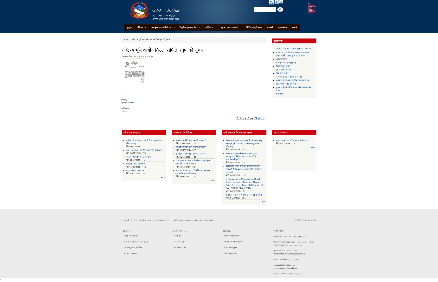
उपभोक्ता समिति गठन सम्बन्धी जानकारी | (191, 140)
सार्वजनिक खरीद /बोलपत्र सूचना (136, 241)
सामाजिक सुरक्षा (179, 241)
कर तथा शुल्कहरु (130, 253)
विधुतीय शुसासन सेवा (187, 27)
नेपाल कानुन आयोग (283, 66)
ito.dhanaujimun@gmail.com (285, 267)
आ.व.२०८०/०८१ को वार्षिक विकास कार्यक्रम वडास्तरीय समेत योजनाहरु (193, 162)
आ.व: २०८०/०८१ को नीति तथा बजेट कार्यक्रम (144, 150)
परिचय (138, 27)
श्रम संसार (282, 27)
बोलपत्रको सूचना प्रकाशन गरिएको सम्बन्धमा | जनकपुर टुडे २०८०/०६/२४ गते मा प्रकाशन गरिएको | (244, 143)
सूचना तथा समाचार (128, 102)
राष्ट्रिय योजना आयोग (284, 69)
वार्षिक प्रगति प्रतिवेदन (232, 235)
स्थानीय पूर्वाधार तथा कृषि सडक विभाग (290, 55)
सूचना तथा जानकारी (228, 27)
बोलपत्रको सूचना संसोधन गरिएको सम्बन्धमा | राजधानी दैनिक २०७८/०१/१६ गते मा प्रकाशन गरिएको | (243, 169)
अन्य (163, 177)
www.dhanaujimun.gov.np (291, 273)
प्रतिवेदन (208, 27)
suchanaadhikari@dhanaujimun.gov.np (289, 253)
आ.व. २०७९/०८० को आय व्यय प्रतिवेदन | (292, 140)
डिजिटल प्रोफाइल (254, 27)
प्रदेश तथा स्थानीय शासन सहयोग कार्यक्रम (293, 52)
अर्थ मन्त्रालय (281, 59)
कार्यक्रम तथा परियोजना (159, 27)
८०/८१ (124, 111)
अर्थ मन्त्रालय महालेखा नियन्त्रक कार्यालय (292, 80)
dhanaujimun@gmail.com (283, 264)
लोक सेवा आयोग (282, 73)
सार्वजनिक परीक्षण (230, 253)
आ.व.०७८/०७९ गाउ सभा (135, 170)
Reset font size (276, 2)
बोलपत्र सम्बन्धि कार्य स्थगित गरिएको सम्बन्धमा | (244, 194)
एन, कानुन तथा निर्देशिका (133, 247)
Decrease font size (281, 2)
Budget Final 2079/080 (135, 163)
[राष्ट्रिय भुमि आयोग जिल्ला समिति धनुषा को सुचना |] (134, 78)
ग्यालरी (270, 27)
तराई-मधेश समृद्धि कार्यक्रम (286, 83)
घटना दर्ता (178, 235)
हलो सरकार (280, 93)
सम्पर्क (294, 27)
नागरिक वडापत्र (180, 247)
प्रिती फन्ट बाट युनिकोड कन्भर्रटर (289, 76)
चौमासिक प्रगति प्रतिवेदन (233, 241)
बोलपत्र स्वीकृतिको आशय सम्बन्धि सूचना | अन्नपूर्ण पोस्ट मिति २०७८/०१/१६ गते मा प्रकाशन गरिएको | (242, 156)
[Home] (140, 10)
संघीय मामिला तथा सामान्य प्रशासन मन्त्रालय (293, 48)
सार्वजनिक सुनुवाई (230, 247)
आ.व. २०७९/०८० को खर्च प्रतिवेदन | (140, 156)
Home (127, 39)
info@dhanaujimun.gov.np (289, 259)
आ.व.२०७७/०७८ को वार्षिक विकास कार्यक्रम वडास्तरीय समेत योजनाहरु (193, 172)
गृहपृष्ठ (129, 27)
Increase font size (271, 2)
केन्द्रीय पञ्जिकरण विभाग (286, 62)
